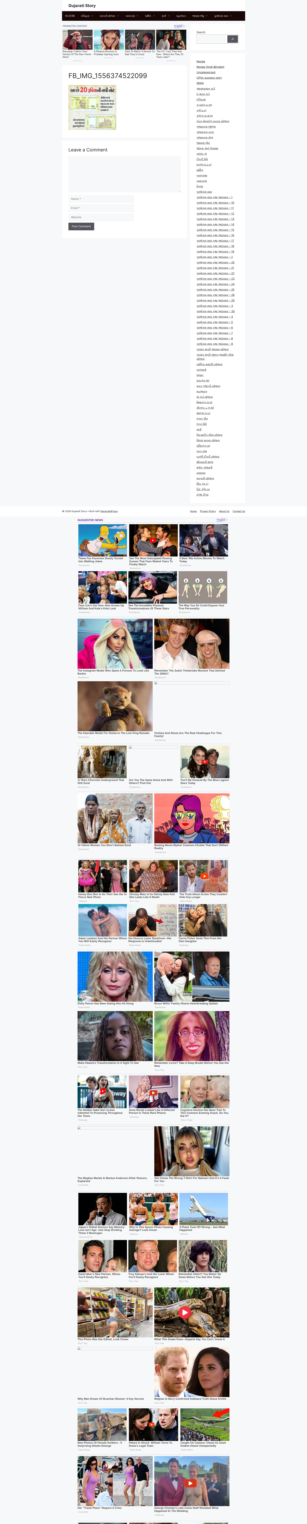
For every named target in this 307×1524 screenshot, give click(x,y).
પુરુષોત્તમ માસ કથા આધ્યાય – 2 (215, 257)
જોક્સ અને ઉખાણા (207, 148)
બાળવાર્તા (201, 369)
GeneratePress (109, 511)
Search (201, 32)
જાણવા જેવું (198, 15)
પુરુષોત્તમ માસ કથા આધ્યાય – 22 (215, 273)
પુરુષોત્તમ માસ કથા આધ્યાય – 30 (216, 311)
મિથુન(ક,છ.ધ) (204, 402)
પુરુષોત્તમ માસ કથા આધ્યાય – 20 (216, 262)
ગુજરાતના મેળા (205, 137)
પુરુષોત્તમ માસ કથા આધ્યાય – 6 (215, 327)
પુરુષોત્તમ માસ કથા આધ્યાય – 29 (216, 300)
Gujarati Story (82, 5)
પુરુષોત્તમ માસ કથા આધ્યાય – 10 (215, 202)
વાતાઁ (164, 15)
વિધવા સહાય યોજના (208, 440)
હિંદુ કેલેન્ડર (203, 489)
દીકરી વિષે (70, 15)
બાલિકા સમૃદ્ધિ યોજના (209, 364)
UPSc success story (209, 77)
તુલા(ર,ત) (202, 153)
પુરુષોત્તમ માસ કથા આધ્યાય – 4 (215, 316)
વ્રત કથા (202, 451)
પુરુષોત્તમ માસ (221, 15)
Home (193, 511)
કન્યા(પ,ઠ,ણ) (204, 105)
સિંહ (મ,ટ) (202, 483)
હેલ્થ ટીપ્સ (203, 494)
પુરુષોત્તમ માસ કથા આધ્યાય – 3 (215, 305)
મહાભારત (181, 15)
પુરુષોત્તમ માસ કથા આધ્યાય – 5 (215, 322)
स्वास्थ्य (200, 83)
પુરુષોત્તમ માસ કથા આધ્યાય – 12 (215, 213)
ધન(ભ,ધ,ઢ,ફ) (204, 164)
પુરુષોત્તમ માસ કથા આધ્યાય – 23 (216, 278)
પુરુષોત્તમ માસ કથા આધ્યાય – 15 (215, 229)
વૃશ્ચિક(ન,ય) (203, 445)
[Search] (232, 39)
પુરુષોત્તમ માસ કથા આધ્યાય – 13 (215, 219)
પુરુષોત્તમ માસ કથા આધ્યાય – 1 (214, 197)
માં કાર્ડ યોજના (205, 397)
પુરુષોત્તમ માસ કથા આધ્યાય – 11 (215, 208)
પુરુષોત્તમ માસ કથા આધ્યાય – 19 (215, 251)
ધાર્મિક (148, 15)
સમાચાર (201, 473)
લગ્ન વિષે (202, 424)
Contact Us (239, 511)
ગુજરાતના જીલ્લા (206, 126)
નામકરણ (130, 15)
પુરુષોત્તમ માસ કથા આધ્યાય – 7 (215, 333)
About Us (224, 511)
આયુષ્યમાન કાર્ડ (206, 88)
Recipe (201, 61)
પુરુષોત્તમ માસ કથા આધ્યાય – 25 (215, 289)
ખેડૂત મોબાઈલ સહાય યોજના (213, 121)
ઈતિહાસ (85, 15)
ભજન (200, 375)
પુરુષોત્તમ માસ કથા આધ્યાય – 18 (215, 246)
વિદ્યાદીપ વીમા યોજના (209, 435)
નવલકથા (202, 175)
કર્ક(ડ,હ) (201, 110)
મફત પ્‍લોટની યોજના (208, 386)
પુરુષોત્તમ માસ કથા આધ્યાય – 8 (215, 338)
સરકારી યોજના (107, 15)
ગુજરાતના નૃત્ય (205, 132)
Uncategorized (206, 72)
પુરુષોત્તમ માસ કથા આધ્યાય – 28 (215, 295)
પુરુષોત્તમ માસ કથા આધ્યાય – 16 (215, 235)
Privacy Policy (208, 511)
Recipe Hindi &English (210, 67)
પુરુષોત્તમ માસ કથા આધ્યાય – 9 (215, 343)
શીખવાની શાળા (205, 462)
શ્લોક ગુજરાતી (205, 467)
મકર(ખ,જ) (203, 380)
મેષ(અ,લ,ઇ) (203, 413)
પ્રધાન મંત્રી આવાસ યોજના (213, 349)
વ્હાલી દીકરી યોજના (208, 456)
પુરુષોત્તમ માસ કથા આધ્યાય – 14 (215, 224)
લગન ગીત (202, 418)
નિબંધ (200, 186)
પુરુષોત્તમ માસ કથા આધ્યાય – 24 (216, 284)
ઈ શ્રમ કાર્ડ (203, 94)
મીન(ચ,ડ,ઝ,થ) (205, 407)
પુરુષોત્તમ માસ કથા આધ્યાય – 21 (215, 267)
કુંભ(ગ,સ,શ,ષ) (205, 115)
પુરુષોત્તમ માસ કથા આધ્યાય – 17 (215, 240)
